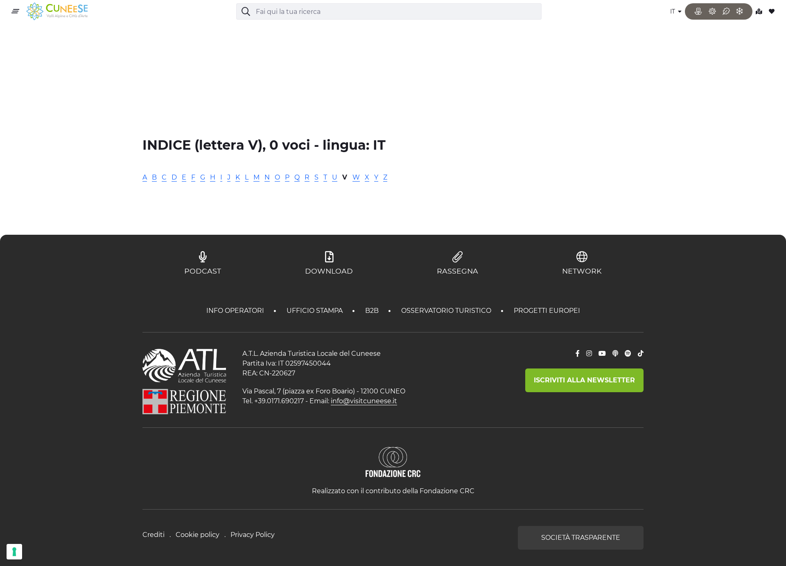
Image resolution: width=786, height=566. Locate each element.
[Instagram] (589, 354)
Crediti (153, 535)
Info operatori (236, 310)
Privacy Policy (252, 535)
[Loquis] (615, 354)
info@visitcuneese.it (364, 401)
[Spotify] (628, 354)
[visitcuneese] (57, 11)
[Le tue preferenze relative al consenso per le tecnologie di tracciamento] (14, 551)
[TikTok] (641, 354)
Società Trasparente (580, 537)
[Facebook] (578, 354)
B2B (372, 310)
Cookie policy (197, 535)
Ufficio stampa (315, 310)
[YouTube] (602, 354)
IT (673, 11)
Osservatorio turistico (447, 310)
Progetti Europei (547, 310)
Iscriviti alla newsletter (584, 380)
